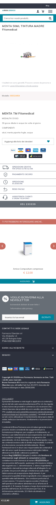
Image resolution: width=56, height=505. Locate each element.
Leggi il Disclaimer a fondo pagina (24, 86)
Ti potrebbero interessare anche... (22, 221)
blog (47, 6)
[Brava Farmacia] (9, 10)
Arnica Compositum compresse (28, 268)
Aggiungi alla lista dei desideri (18, 141)
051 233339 (28, 204)
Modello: (6, 95)
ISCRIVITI (46, 317)
